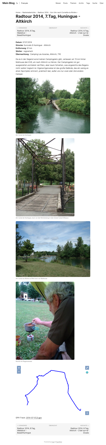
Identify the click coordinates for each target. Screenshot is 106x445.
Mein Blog (8, 3)
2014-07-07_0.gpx (34, 418)
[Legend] (87, 372)
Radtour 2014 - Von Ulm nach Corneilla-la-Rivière (57, 12)
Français (24, 3)
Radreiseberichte (29, 12)
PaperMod (59, 442)
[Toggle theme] (17, 3)
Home (18, 12)
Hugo (52, 442)
